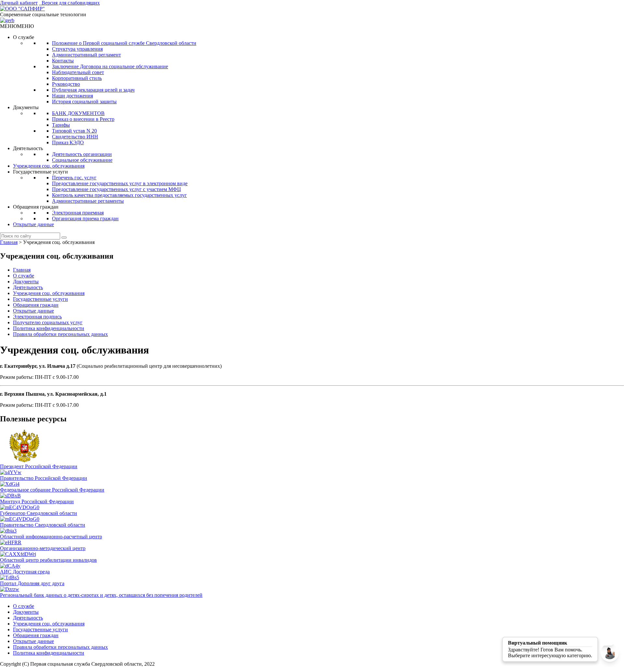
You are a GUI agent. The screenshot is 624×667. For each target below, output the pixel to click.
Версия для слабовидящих (69, 3)
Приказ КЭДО (68, 142)
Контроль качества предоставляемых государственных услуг (119, 195)
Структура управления (77, 49)
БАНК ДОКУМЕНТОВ (78, 113)
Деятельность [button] (28, 148)
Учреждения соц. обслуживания (48, 166)
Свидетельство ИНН (75, 136)
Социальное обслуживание (82, 160)
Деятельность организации (82, 154)
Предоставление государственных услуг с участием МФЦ (116, 189)
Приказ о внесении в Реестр (83, 119)
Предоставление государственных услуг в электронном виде (120, 183)
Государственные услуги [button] (40, 171)
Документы (26, 281)
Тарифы (61, 125)
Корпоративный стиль (77, 78)
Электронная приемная (78, 212)
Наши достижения (72, 95)
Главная (22, 270)
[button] (17, 26)
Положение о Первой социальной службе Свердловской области (124, 43)
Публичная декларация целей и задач (93, 90)
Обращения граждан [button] (35, 207)
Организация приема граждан (85, 218)
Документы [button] (26, 107)
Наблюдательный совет (78, 72)
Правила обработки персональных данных (60, 334)
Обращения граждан (35, 305)
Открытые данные (33, 224)
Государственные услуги (40, 299)
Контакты (63, 60)
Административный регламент (86, 55)
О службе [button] (23, 37)
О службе (23, 275)
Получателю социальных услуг (48, 322)
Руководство (66, 84)
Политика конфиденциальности (48, 328)
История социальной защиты (84, 101)
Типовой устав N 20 (74, 131)
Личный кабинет (19, 3)
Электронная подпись (37, 316)
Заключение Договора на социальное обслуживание (110, 66)
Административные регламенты (88, 201)
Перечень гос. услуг (74, 177)
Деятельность (28, 287)
